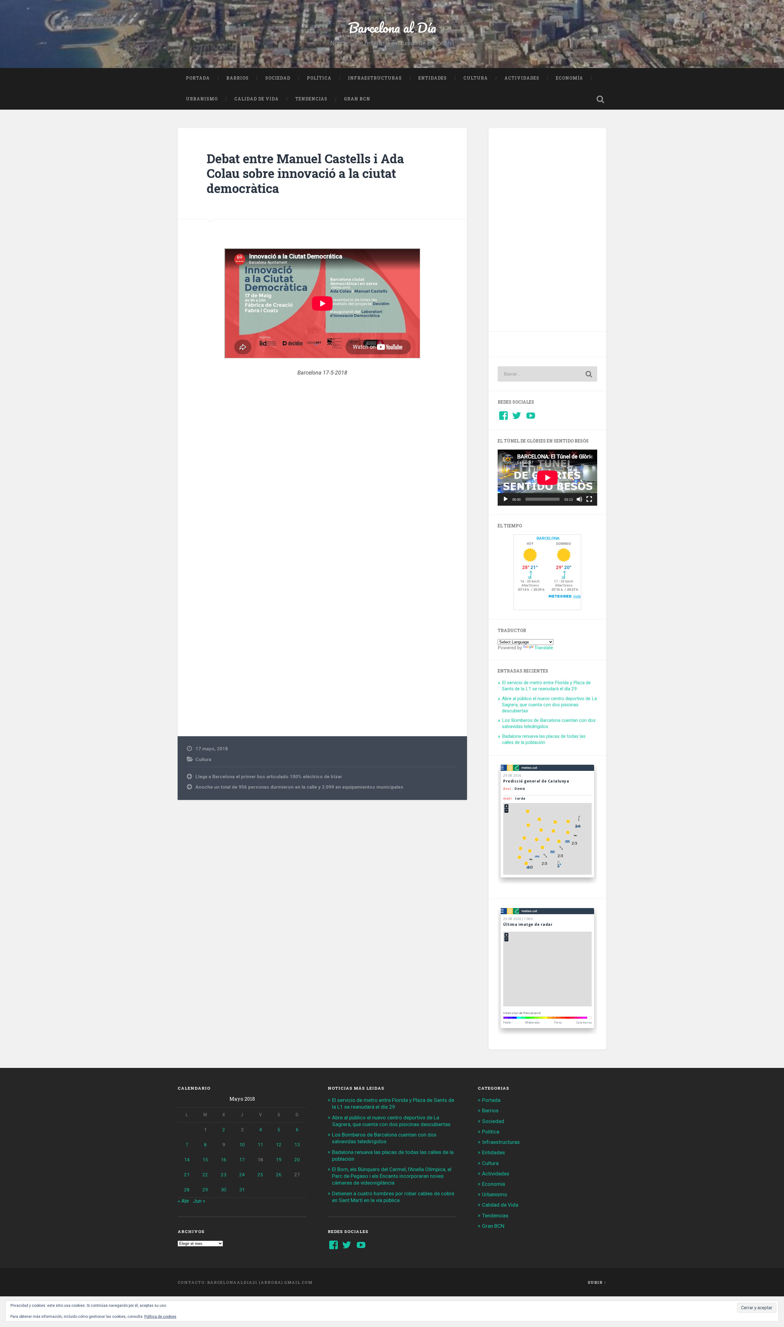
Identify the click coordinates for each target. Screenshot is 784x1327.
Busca (600, 99)
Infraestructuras (375, 78)
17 (242, 1160)
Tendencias (311, 99)
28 (187, 1190)
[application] (547, 478)
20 (297, 1160)
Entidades (432, 78)
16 (223, 1160)
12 (278, 1145)
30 (223, 1190)
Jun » (199, 1201)
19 (278, 1160)
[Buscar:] (547, 374)
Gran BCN (357, 99)
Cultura (475, 78)
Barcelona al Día (392, 27)
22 (205, 1175)
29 (205, 1190)
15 (205, 1160)
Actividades (521, 78)
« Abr (183, 1201)
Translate (543, 647)
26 (278, 1175)
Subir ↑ (597, 1282)
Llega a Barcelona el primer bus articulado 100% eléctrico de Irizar (268, 776)
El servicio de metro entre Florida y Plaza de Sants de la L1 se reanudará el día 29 (546, 686)
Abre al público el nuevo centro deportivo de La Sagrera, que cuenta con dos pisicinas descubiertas (549, 705)
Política (319, 78)
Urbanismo (202, 99)
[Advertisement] (322, 475)
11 (260, 1145)
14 (187, 1160)
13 (297, 1145)
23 (223, 1175)
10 (242, 1145)
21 (187, 1175)
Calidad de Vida (256, 99)
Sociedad (277, 78)
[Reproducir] (506, 499)
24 (242, 1175)
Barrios (237, 78)
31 (242, 1190)
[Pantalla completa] (589, 499)
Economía (569, 78)
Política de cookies (160, 1316)
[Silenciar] (579, 499)
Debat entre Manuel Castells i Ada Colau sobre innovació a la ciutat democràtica (305, 173)
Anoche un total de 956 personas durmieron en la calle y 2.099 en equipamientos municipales (299, 787)
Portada (198, 78)
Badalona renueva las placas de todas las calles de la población (544, 739)
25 (260, 1175)
